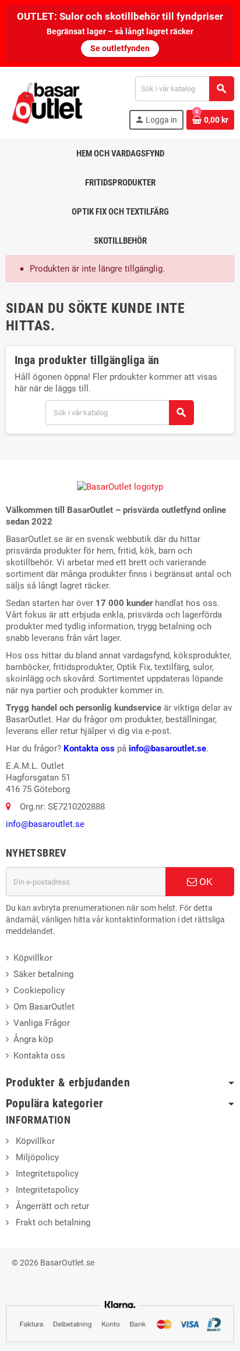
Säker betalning (43, 974)
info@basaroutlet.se (167, 748)
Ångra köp (33, 1039)
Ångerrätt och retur (51, 1206)
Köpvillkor (32, 958)
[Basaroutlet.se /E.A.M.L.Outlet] (48, 102)
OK (205, 881)
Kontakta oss (89, 748)
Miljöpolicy (36, 1157)
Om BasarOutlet (44, 1006)
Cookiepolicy (39, 990)
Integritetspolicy (46, 1173)
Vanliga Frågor (41, 1023)
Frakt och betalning (51, 1222)
